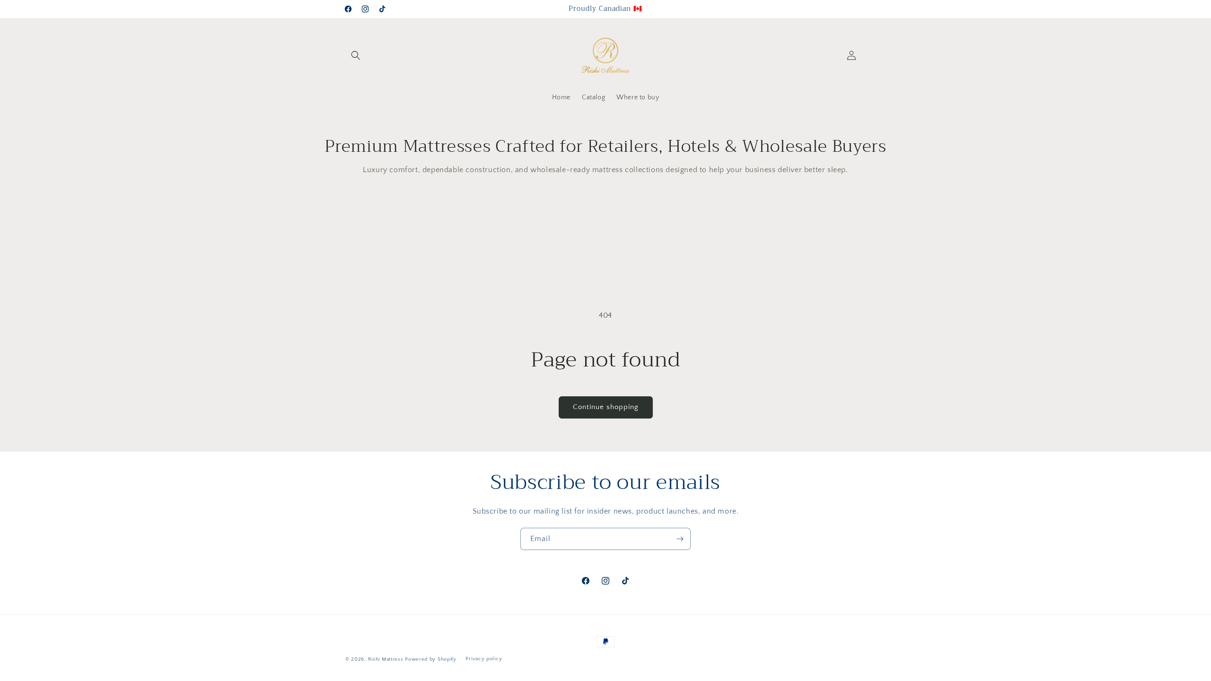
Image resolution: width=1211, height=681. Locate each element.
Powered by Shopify (430, 659)
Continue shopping (606, 407)
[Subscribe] (679, 539)
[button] (355, 55)
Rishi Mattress (386, 659)
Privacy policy (483, 659)
